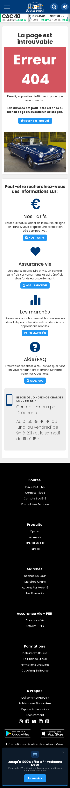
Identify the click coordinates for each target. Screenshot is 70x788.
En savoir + (35, 778)
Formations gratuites (35, 665)
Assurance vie (35, 620)
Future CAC (37, 16)
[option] (38, 18)
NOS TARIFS (36, 238)
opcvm (35, 531)
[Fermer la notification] (63, 752)
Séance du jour (35, 576)
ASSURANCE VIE (36, 285)
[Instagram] (21, 721)
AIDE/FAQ (36, 381)
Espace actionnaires (35, 709)
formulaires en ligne (35, 504)
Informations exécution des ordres (29, 744)
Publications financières (35, 703)
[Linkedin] (41, 721)
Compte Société (35, 498)
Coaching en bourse (35, 670)
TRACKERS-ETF (35, 543)
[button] (54, 6)
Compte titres (35, 493)
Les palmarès (35, 593)
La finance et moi (35, 659)
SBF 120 (55, 16)
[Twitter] (34, 721)
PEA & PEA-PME (35, 487)
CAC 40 (11, 16)
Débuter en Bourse (35, 653)
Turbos (35, 549)
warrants (35, 537)
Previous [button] (30, 18)
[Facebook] (27, 721)
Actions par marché (35, 587)
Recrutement (35, 715)
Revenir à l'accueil (36, 121)
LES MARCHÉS (36, 333)
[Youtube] (47, 721)
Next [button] (68, 18)
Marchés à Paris (35, 582)
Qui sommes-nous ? (35, 698)
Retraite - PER (35, 626)
